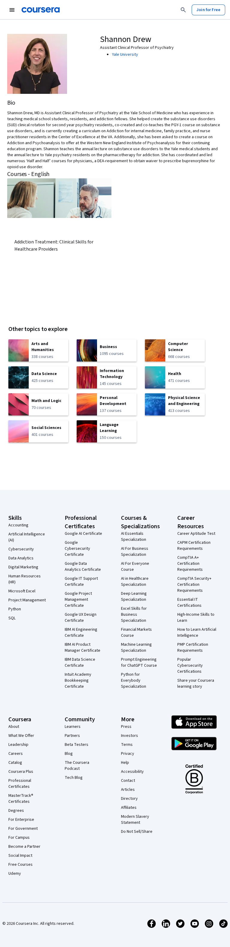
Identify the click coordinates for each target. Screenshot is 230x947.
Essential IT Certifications (189, 603)
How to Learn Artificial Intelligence (196, 633)
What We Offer (21, 736)
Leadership (18, 745)
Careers (15, 754)
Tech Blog (74, 778)
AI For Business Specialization (134, 552)
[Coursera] (41, 10)
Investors (129, 736)
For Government (23, 829)
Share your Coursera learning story (195, 683)
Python (14, 609)
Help (125, 763)
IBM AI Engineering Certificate (81, 633)
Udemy (14, 874)
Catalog (15, 763)
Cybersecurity (21, 549)
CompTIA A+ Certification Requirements (190, 564)
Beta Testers (76, 745)
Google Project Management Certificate (78, 600)
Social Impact (20, 856)
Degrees (16, 811)
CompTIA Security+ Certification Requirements (194, 585)
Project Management (27, 600)
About (13, 727)
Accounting (18, 525)
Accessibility (132, 772)
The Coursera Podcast (77, 766)
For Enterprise (21, 820)
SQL (12, 618)
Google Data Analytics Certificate (83, 567)
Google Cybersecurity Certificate (77, 549)
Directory (129, 799)
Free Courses (20, 865)
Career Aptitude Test (196, 534)
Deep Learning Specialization (134, 597)
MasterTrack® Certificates (20, 799)
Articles (128, 790)
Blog (69, 754)
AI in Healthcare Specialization (135, 582)
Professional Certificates (19, 784)
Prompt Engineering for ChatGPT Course (139, 663)
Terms (127, 745)
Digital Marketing (23, 567)
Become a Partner (24, 847)
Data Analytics (21, 558)
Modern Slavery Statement (135, 820)
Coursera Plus (20, 772)
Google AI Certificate (83, 534)
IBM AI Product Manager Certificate (82, 648)
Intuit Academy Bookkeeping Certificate (78, 680)
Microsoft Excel (21, 591)
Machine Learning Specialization (136, 648)
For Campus (19, 838)
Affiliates (129, 808)
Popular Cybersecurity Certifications (190, 666)
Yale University (125, 55)
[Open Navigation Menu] (12, 10)
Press (126, 727)
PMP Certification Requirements (192, 648)
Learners (73, 727)
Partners (72, 736)
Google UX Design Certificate (80, 618)
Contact (128, 781)
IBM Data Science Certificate (80, 663)
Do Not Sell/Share (136, 832)
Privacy (127, 754)
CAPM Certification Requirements (194, 546)
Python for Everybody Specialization (133, 680)
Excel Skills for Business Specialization (134, 615)
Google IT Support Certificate (81, 582)
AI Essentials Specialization (133, 537)
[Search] (183, 10)
